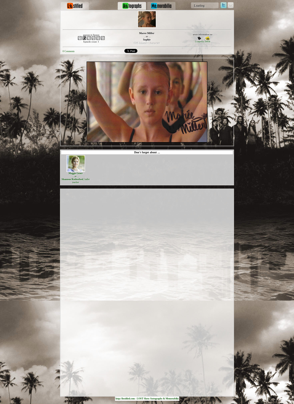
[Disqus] (147, 240)
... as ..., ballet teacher (76, 178)
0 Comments (69, 51)
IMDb (207, 41)
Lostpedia (199, 41)
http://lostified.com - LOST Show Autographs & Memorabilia (147, 398)
